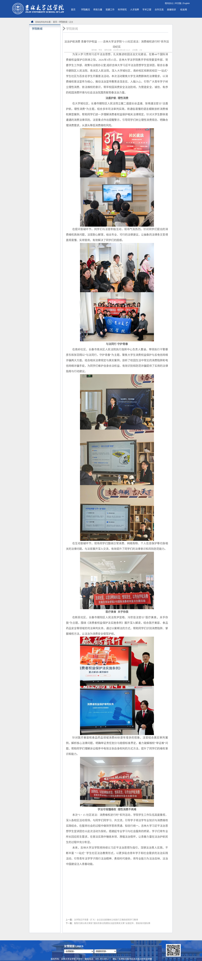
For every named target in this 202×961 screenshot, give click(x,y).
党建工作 (110, 9)
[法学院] (38, 13)
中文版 (178, 3)
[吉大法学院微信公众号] (173, 956)
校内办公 (169, 3)
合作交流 (159, 9)
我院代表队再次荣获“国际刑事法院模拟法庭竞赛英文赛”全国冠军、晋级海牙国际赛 (112, 923)
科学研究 (122, 9)
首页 (73, 9)
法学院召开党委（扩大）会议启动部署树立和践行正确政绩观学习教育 (106, 920)
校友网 (183, 9)
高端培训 (171, 9)
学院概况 (85, 9)
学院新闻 (63, 22)
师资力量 (97, 9)
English (186, 3)
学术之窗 (146, 9)
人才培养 (134, 9)
